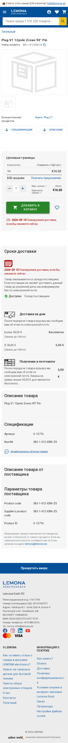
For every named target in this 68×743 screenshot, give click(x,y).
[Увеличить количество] (9, 188)
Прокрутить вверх (34, 568)
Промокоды (45, 706)
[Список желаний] (57, 12)
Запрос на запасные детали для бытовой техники (17, 674)
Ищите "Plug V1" (44, 117)
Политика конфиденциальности (50, 678)
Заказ (41, 701)
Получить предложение (46, 177)
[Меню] (4, 12)
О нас (6, 693)
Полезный (9, 702)
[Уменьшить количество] (22, 188)
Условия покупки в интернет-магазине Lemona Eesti (49, 692)
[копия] (44, 45)
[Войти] (49, 11)
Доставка (43, 668)
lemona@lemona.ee (36, 543)
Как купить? (45, 658)
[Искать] (63, 21)
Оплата (41, 663)
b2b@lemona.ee (56, 3)
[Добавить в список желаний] (57, 207)
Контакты (9, 698)
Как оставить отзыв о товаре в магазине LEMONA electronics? (17, 660)
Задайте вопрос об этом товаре (29, 451)
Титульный (8, 31)
